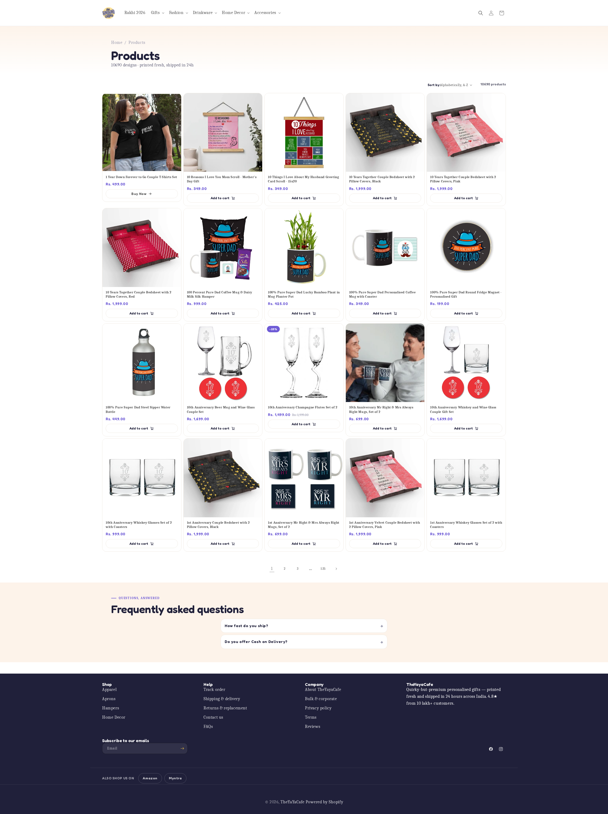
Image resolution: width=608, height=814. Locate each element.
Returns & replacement (225, 708)
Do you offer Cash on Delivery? (256, 641)
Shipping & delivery (222, 698)
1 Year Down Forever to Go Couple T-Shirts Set (141, 177)
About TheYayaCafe (323, 689)
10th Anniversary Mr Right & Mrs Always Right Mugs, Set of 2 (381, 409)
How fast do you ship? (246, 625)
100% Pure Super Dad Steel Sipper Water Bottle (138, 409)
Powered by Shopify (324, 802)
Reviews (312, 726)
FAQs (208, 726)
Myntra (175, 778)
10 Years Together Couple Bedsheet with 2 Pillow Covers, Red (138, 294)
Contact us (213, 717)
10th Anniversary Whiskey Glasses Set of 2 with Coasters (139, 525)
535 (323, 569)
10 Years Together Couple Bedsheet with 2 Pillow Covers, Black (382, 179)
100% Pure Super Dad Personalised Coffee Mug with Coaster (382, 294)
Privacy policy (318, 708)
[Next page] (336, 569)
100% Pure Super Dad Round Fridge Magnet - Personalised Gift (466, 294)
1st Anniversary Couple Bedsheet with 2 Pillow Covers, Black (218, 525)
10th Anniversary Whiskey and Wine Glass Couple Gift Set (463, 409)
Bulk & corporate (321, 698)
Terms (311, 717)
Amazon (150, 778)
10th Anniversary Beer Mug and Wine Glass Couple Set (221, 409)
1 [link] (272, 568)
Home (116, 42)
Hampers (110, 708)
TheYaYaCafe (292, 802)
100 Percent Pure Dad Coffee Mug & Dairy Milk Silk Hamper (219, 294)
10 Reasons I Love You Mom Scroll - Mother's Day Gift (222, 179)
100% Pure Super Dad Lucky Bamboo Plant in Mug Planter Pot (304, 294)
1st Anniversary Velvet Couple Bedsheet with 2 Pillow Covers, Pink (384, 525)
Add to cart (220, 198)
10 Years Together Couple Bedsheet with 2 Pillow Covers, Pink (463, 179)
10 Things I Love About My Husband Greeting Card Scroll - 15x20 (303, 179)
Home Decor (113, 717)
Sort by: (434, 85)
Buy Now (138, 194)
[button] (157, 13)
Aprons (109, 698)
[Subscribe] (182, 748)
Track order (214, 689)
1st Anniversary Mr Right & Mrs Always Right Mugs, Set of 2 (303, 525)
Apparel (109, 689)
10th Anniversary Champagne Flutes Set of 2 (302, 407)
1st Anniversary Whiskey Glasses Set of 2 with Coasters (466, 525)
